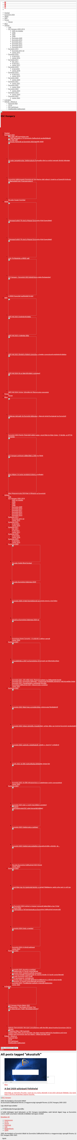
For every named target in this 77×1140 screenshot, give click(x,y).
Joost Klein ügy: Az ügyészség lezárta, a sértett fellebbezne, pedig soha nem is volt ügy (41, 887)
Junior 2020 (16, 80)
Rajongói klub (13, 103)
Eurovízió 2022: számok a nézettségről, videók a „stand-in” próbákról (35, 745)
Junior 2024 (16, 94)
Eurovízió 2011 (17, 42)
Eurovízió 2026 (10, 15)
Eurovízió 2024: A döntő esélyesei (23, 947)
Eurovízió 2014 (17, 47)
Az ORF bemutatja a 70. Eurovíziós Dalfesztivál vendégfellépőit (29, 138)
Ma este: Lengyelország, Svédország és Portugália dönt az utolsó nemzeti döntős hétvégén (39, 160)
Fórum (7, 20)
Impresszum (9, 1120)
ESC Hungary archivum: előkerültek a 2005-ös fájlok (25, 455)
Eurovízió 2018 (13, 67)
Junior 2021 (16, 83)
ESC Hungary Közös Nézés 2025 (19, 1005)
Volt (9, 27)
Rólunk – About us (11, 102)
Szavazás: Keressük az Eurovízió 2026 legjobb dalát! (26, 141)
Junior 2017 (16, 65)
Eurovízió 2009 (17, 38)
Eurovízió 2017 (13, 60)
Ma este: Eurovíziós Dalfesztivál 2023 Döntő (27, 865)
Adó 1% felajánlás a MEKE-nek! (18, 258)
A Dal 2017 (15, 63)
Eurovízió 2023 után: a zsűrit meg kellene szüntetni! (29, 805)
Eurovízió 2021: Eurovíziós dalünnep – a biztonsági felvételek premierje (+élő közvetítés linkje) (43, 681)
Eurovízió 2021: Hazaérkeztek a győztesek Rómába (29, 683)
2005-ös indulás (17, 31)
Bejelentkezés (9, 1128)
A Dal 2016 (15, 56)
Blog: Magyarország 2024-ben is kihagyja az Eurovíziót (26, 493)
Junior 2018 (16, 71)
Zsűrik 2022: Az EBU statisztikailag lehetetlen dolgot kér (31, 764)
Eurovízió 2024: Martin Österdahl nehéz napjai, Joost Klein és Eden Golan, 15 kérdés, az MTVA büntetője (40, 436)
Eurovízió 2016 (13, 54)
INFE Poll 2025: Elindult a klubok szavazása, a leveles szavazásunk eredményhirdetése (37, 354)
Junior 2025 (16, 98)
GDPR (6, 1130)
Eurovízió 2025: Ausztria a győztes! (24, 969)
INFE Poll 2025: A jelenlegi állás (18, 335)
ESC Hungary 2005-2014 (16, 29)
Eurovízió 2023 (13, 89)
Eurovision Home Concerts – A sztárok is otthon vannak (31, 638)
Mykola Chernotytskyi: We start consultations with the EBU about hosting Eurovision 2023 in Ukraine (39, 1028)
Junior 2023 (16, 91)
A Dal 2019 (15, 74)
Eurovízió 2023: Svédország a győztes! (25, 827)
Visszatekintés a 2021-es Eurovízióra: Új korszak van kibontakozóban (35, 661)
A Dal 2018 (15, 69)
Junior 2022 (16, 87)
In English (8, 100)
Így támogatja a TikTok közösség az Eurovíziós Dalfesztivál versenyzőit (36, 909)
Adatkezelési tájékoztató (16, 109)
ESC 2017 (15, 61)
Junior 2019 (16, 76)
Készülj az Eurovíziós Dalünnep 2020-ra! (25, 620)
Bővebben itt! (5, 1117)
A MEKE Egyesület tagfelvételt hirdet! (20, 296)
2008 (13, 36)
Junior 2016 (16, 58)
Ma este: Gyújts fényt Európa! (22, 563)
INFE (6, 18)
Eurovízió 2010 (17, 40)
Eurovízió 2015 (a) (18, 51)
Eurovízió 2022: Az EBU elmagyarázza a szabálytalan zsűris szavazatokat (37, 782)
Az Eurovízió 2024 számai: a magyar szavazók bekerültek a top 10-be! (35, 906)
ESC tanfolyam (13, 107)
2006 (13, 33)
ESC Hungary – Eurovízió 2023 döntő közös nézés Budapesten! (29, 277)
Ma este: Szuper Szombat (16, 200)
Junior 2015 (16, 52)
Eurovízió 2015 (13, 49)
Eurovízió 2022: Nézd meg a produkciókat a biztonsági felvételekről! (35, 707)
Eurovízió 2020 (13, 78)
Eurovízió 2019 (13, 72)
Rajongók (8, 1125)
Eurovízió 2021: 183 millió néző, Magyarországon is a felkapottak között (36, 680)
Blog (6, 24)
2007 (13, 34)
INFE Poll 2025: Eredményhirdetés (19, 317)
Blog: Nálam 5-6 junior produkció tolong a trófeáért (25, 474)
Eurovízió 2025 (13, 96)
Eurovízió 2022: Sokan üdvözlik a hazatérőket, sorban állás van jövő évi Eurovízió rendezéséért (44, 726)
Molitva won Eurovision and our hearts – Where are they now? (29, 1034)
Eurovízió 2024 (13, 92)
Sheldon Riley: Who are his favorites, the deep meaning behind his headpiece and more (37, 1033)
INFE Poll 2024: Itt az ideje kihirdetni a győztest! (24, 373)
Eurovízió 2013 (17, 45)
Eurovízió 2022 (13, 85)
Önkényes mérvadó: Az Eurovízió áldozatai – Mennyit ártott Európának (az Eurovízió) (37, 416)
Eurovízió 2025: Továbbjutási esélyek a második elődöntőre (32, 983)
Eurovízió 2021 (13, 81)
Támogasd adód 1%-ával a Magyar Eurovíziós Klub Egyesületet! (30, 220)
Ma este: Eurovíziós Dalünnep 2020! (24, 582)
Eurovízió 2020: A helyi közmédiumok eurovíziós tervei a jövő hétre (34, 601)
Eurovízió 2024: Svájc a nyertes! (22, 928)
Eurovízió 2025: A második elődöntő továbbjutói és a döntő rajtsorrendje (37, 980)
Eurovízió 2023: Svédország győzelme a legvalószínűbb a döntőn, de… (36, 846)
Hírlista (7, 25)
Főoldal (7, 13)
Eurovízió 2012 (17, 43)
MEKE (6, 16)
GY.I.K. (10, 105)
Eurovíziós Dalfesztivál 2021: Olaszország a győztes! (30, 685)
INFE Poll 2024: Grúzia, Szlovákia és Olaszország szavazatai (28, 392)
